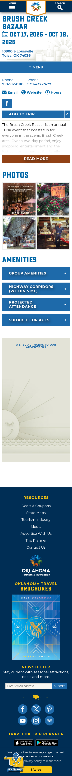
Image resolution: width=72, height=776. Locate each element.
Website (34, 92)
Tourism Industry (36, 520)
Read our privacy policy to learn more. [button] (36, 761)
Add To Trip (22, 114)
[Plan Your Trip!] (14, 762)
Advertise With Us (36, 533)
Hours (56, 92)
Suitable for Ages (29, 320)
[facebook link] (22, 709)
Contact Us (36, 547)
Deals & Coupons (36, 506)
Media (36, 527)
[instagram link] (36, 720)
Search (60, 3)
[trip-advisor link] (49, 720)
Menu (12, 3)
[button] (12, 6)
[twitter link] (36, 709)
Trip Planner (36, 540)
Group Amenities (27, 273)
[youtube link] (22, 720)
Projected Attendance (22, 304)
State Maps (36, 513)
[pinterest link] (49, 709)
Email (12, 92)
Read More (36, 159)
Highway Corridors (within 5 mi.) (31, 289)
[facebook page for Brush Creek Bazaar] (7, 103)
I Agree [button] (36, 769)
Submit (59, 686)
